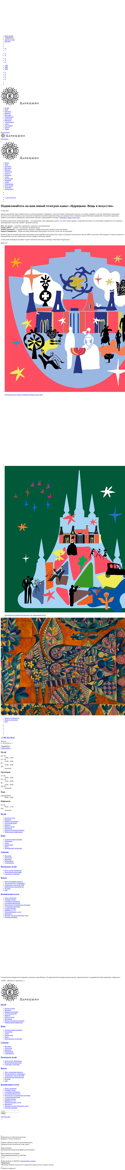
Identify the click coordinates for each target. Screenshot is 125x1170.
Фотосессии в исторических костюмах (17, 905)
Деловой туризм (10, 899)
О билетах (8, 187)
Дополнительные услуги (13, 912)
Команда (7, 825)
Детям (7, 129)
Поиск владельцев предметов (14, 830)
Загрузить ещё (5, 1117)
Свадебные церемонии (12, 901)
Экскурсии (8, 118)
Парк (6, 110)
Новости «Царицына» (12, 718)
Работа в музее (9, 827)
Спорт (7, 124)
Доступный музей (11, 823)
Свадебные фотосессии (12, 903)
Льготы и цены (10, 818)
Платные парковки (11, 917)
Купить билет (5, 132)
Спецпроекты (9, 122)
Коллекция (8, 828)
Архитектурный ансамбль (13, 839)
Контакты (8, 111)
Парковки (8, 180)
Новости (7, 113)
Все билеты (4, 139)
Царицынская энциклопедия (14, 887)
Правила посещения (11, 821)
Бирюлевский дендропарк (13, 848)
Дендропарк (9, 125)
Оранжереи (8, 841)
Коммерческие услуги (10, 894)
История (7, 888)
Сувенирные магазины (12, 907)
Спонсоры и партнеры (12, 874)
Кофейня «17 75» (10, 910)
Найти (3, 1113)
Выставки (8, 115)
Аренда (7, 127)
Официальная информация (14, 832)
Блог (6, 721)
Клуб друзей (9, 186)
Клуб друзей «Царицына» (13, 870)
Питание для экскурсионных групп (16, 915)
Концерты (8, 120)
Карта (7, 846)
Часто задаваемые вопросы (14, 881)
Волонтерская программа (13, 872)
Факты (4, 878)
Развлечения (9, 845)
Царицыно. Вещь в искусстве (69, 217)
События (4, 852)
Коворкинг (8, 914)
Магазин (7, 170)
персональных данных (28, 1161)
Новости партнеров (11, 720)
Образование (9, 117)
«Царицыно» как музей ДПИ (14, 885)
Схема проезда (6, 748)
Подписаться (9, 189)
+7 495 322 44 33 (8, 738)
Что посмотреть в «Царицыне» (15, 883)
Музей (7, 108)
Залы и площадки (10, 898)
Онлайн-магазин (10, 908)
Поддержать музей (9, 867)
